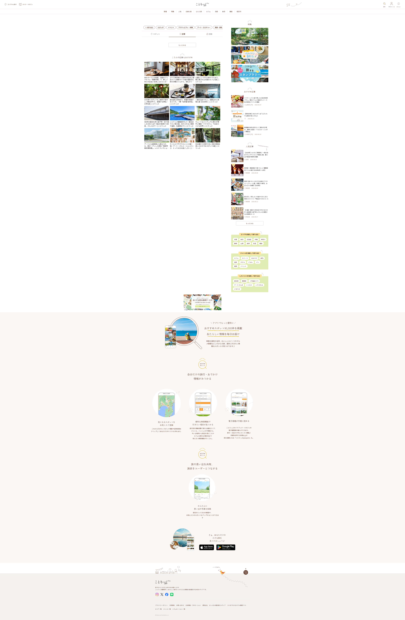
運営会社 (205, 605)
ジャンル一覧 (167, 609)
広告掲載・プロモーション (193, 605)
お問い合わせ (180, 605)
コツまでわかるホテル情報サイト (236, 605)
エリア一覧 (158, 609)
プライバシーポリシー (161, 605)
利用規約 (172, 605)
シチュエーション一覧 (178, 609)
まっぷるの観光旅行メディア (217, 605)
